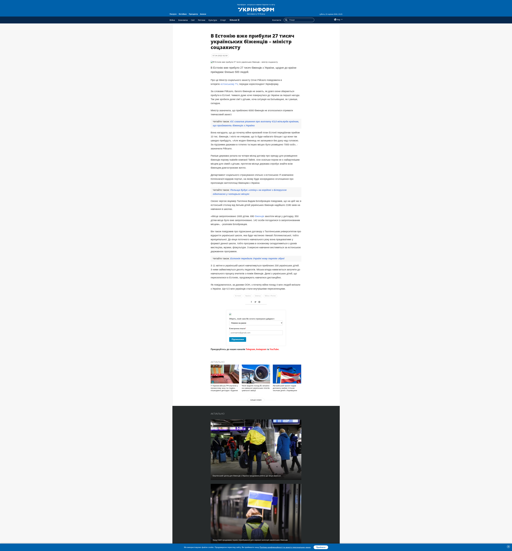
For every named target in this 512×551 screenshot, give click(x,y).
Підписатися (238, 339)
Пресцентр (193, 14)
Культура (213, 20)
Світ (193, 20)
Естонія (238, 296)
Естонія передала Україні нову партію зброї (257, 258)
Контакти (276, 20)
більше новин (256, 400)
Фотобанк (183, 14)
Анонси (203, 14)
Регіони (201, 20)
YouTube (274, 349)
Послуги (173, 14)
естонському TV (229, 84)
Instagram (261, 349)
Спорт (223, 20)
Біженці (258, 296)
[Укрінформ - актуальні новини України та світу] (256, 9)
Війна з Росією (270, 296)
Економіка (183, 20)
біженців (260, 216)
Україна (248, 296)
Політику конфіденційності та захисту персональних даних (285, 547)
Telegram (250, 349)
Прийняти (320, 547)
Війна (172, 20)
